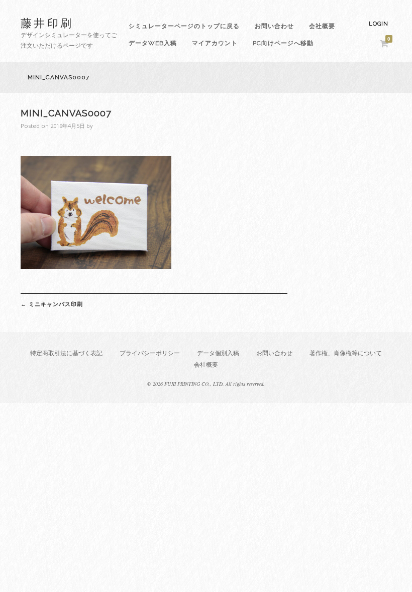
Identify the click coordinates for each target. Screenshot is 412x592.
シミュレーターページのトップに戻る (184, 26)
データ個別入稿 (218, 353)
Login (378, 24)
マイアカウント (215, 43)
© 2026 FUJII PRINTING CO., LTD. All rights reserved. (206, 383)
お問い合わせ (274, 26)
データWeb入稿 (153, 43)
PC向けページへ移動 (283, 43)
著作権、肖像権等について (346, 353)
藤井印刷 (47, 23)
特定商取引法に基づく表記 (66, 353)
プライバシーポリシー (150, 353)
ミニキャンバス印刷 (52, 304)
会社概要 (322, 26)
